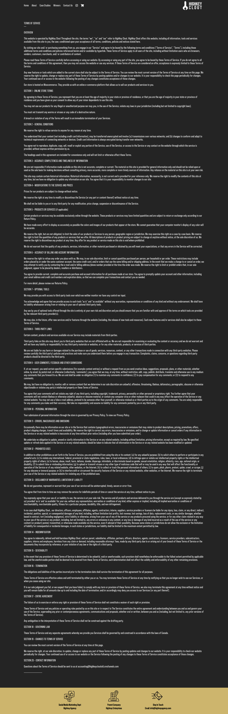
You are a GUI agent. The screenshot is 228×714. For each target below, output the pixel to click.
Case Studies (45, 5)
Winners (56, 5)
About (34, 5)
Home (26, 5)
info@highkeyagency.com (160, 708)
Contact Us (68, 5)
